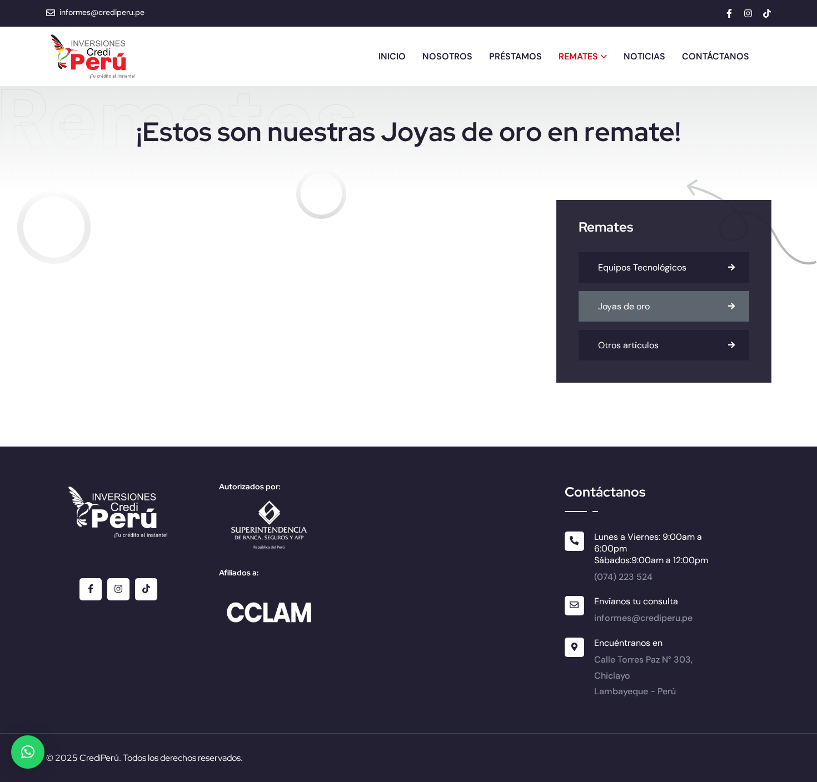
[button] (27, 752)
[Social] (729, 14)
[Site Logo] (93, 56)
